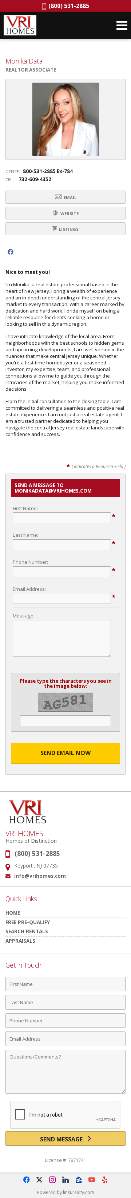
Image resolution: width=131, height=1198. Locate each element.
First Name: (25, 508)
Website (69, 213)
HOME (12, 912)
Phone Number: (30, 562)
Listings (68, 229)
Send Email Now (65, 753)
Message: (24, 615)
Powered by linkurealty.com (65, 1192)
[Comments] (65, 1093)
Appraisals (20, 940)
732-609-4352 (35, 179)
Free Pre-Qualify (27, 922)
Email (69, 197)
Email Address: (29, 589)
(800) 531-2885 (67, 5)
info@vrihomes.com (40, 875)
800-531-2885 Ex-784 (48, 171)
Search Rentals (26, 931)
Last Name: (25, 535)
